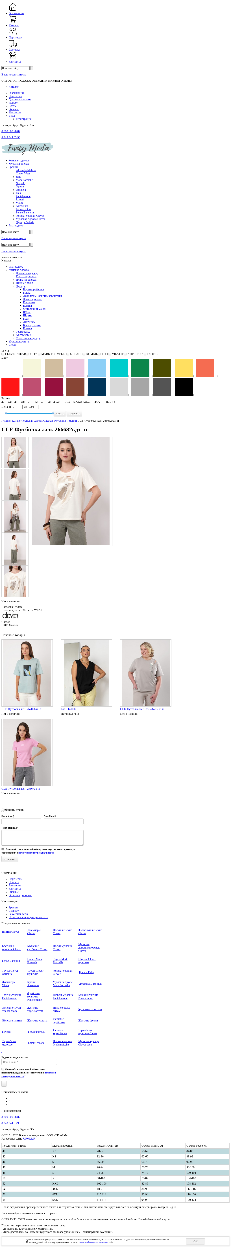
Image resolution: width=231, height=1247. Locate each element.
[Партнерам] (13, 34)
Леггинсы (29, 321)
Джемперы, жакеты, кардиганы (42, 295)
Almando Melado (26, 170)
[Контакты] (13, 58)
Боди (26, 318)
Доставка (14, 49)
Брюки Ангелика (33, 983)
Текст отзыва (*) (9, 828)
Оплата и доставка (20, 895)
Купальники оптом (90, 1009)
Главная (6, 420)
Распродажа (16, 225)
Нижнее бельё (24, 282)
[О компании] (13, 10)
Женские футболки (59, 1020)
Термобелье (23, 331)
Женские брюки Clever (30, 215)
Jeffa (18, 176)
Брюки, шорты (32, 325)
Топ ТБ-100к (68, 709)
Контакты (15, 61)
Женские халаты (37, 1020)
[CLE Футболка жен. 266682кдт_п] (15, 452)
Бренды (13, 166)
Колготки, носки (26, 276)
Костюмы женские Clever (11, 947)
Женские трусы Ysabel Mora (11, 1009)
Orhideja (21, 189)
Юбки (26, 312)
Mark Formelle (24, 179)
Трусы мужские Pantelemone (11, 996)
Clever (12, 344)
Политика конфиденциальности (28, 917)
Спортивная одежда (28, 338)
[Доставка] (13, 46)
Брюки (27, 292)
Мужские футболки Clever (37, 947)
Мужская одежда (19, 163)
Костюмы (29, 302)
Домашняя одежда (27, 273)
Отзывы (14, 109)
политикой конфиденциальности (36, 853)
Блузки (6, 1031)
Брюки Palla (86, 972)
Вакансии (15, 885)
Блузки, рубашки (33, 289)
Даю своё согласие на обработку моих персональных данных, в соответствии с (28, 1072)
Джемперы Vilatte (8, 983)
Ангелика (22, 205)
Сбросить (74, 413)
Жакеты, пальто (32, 299)
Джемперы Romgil (90, 983)
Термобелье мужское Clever (87, 1032)
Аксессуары (23, 334)
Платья (27, 305)
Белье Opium (23, 209)
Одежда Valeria (25, 222)
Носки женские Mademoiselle (62, 1043)
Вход (12, 115)
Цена (4, 406)
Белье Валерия (25, 212)
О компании (16, 13)
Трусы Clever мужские (35, 972)
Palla (18, 192)
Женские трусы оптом (35, 1009)
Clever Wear (23, 173)
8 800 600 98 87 (10, 131)
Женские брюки (88, 1020)
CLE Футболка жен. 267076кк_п (21, 709)
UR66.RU (29, 1138)
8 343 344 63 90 (10, 137)
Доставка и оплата (20, 99)
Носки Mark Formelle (34, 961)
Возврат (14, 910)
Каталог (14, 25)
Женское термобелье (60, 1032)
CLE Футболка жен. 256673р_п (20, 788)
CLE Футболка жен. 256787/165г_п (142, 709)
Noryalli (20, 183)
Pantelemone (23, 196)
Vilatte (19, 202)
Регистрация (23, 118)
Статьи (13, 105)
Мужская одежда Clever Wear (88, 1043)
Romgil (20, 199)
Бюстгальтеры (36, 1031)
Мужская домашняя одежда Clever (89, 947)
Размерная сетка (19, 913)
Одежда (20, 286)
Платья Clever (10, 931)
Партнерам (15, 37)
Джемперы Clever (34, 931)
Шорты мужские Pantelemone (63, 996)
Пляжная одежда (26, 279)
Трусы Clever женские (10, 972)
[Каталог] (13, 22)
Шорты (27, 315)
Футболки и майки (34, 308)
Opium (20, 186)
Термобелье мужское (9, 1043)
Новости (14, 102)
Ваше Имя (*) (8, 816)
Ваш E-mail (50, 816)
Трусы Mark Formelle (60, 961)
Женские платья (12, 1020)
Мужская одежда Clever (30, 218)
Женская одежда (19, 160)
